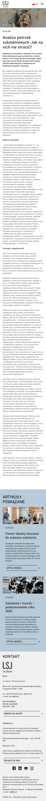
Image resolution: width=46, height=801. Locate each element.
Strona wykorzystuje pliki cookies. (16, 777)
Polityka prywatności (11, 780)
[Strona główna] (5, 4)
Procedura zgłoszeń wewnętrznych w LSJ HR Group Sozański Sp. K (23, 784)
